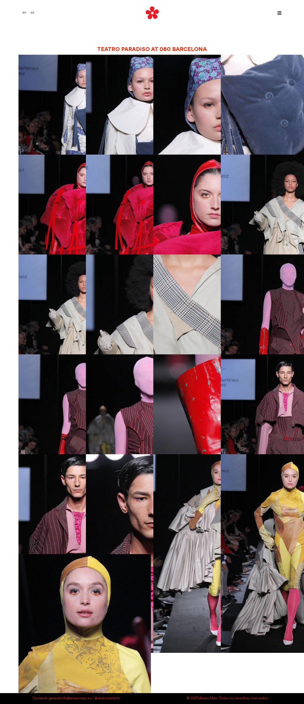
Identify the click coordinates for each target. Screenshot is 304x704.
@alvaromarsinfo (107, 698)
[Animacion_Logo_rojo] (152, 6)
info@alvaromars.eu (76, 698)
